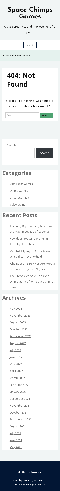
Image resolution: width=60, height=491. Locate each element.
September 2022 (20, 336)
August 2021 (18, 426)
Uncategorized (19, 197)
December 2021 (20, 398)
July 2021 (15, 433)
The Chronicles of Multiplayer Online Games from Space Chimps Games (32, 281)
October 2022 (19, 329)
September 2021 (20, 419)
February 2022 (19, 385)
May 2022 (16, 364)
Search (11, 145)
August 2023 (18, 322)
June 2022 (16, 357)
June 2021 (16, 440)
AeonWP (40, 484)
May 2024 (16, 308)
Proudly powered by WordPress (29, 480)
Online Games (19, 190)
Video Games (18, 204)
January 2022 (18, 392)
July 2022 (15, 350)
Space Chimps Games (30, 13)
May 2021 (16, 447)
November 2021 (20, 405)
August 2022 (18, 343)
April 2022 (16, 371)
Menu (30, 45)
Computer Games (21, 184)
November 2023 (20, 315)
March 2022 (17, 378)
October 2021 (19, 412)
